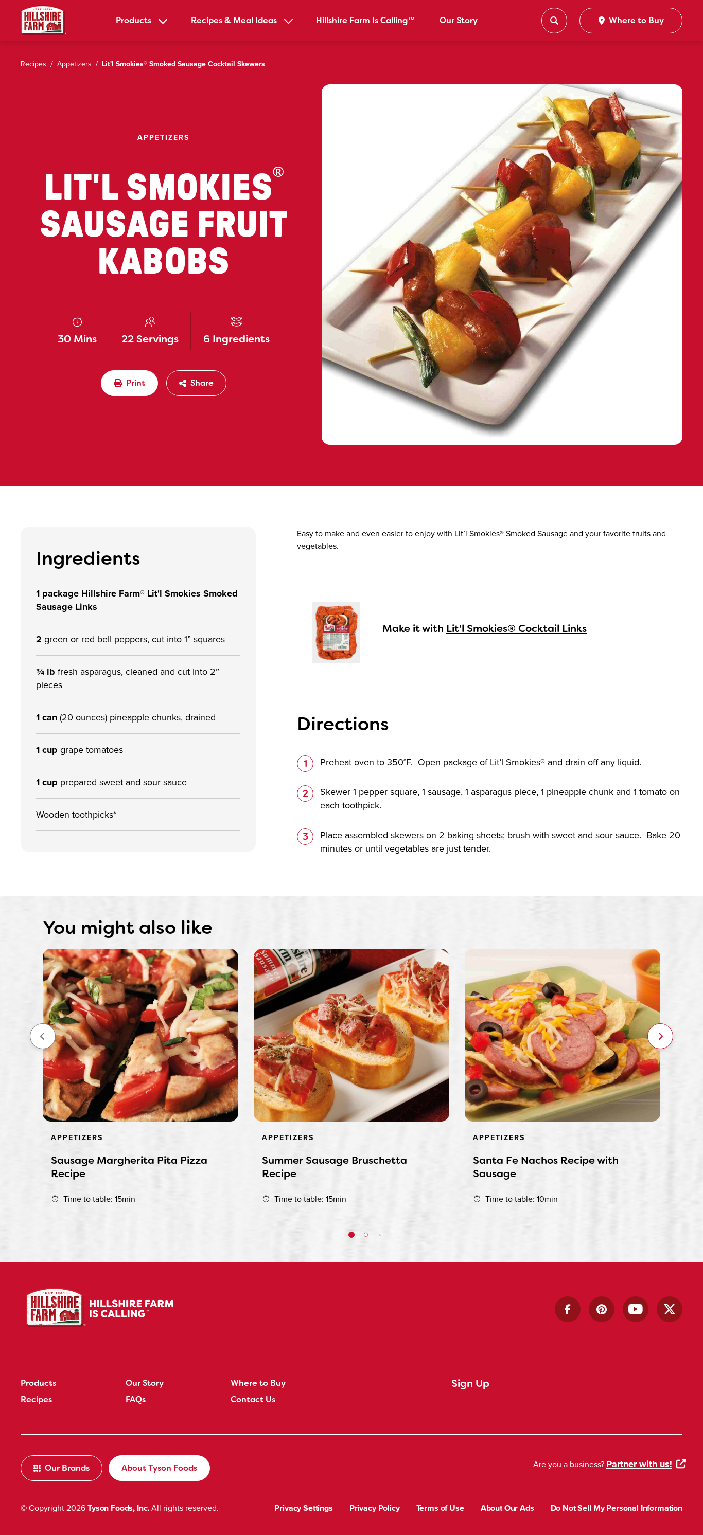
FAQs (136, 1399)
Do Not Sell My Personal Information (616, 1508)
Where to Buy (258, 1383)
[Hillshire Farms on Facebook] (568, 1309)
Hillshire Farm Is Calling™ (365, 20)
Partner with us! (639, 1464)
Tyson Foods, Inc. (118, 1508)
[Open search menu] (554, 20)
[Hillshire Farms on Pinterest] (601, 1309)
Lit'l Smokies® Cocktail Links (516, 628)
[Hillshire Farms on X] (669, 1309)
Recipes (36, 1399)
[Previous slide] (43, 1036)
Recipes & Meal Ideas (234, 20)
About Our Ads (507, 1508)
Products (133, 20)
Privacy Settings (303, 1508)
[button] (351, 1235)
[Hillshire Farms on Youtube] (635, 1309)
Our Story (459, 20)
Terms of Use (440, 1508)
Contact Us (253, 1399)
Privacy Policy (374, 1508)
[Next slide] (660, 1036)
